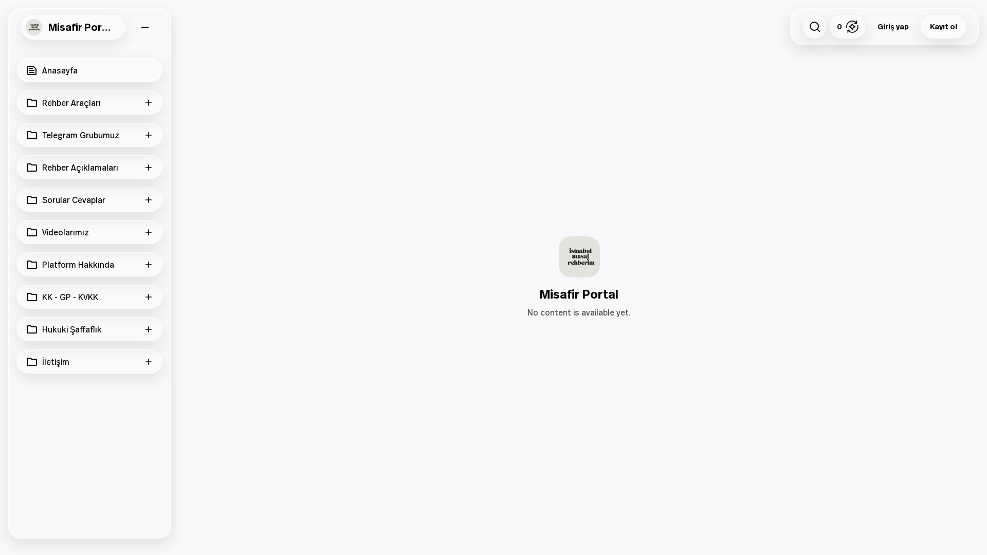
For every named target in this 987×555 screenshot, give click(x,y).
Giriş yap (893, 26)
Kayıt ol (943, 26)
